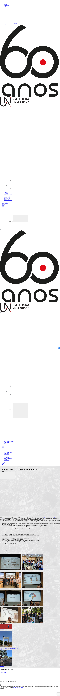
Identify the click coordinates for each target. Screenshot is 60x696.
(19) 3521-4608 (2, 672)
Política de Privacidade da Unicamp (18, 687)
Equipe (3, 7)
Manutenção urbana (7, 197)
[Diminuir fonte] (21, 424)
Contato (3, 447)
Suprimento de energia (7, 201)
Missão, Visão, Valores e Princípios (9, 441)
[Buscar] (7, 402)
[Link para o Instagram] (21, 214)
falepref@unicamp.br (8, 672)
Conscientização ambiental (8, 194)
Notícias (3, 206)
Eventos (3, 205)
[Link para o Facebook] (7, 214)
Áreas (3, 190)
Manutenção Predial (7, 196)
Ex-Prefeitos (5, 4)
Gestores (5, 3)
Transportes (5, 202)
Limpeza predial (6, 454)
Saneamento (5, 459)
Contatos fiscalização (5, 203)
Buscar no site (11, 221)
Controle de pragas (6, 453)
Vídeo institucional (6, 5)
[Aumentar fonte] (7, 424)
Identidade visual (6, 2)
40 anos (5, 6)
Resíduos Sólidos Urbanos (8, 200)
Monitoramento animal (7, 198)
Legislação (3, 204)
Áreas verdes (6, 193)
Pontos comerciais (6, 199)
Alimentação (6, 192)
